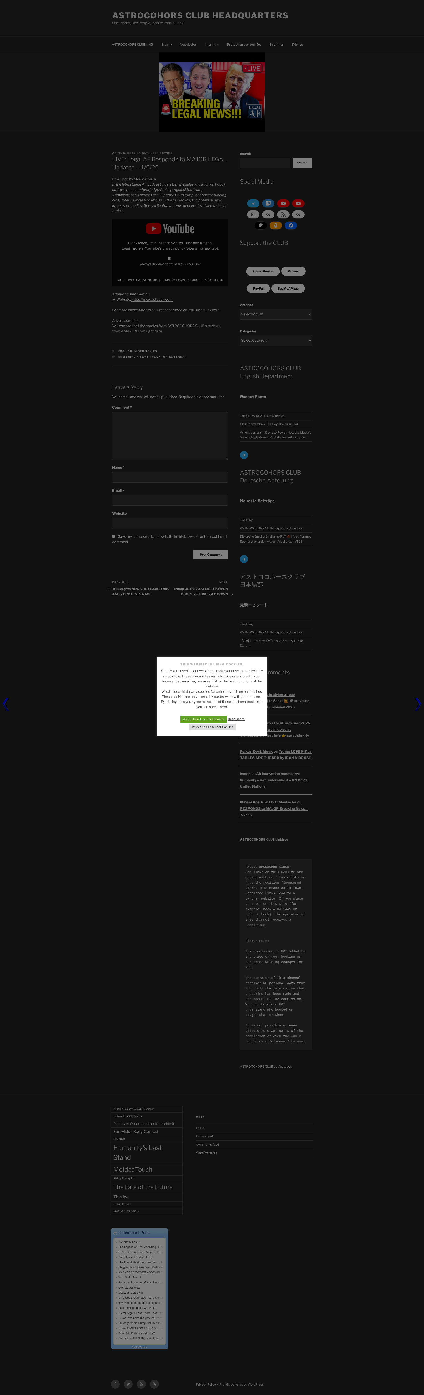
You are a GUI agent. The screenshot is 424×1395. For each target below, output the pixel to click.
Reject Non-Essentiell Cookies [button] (212, 727)
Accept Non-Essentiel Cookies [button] (203, 719)
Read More (236, 719)
